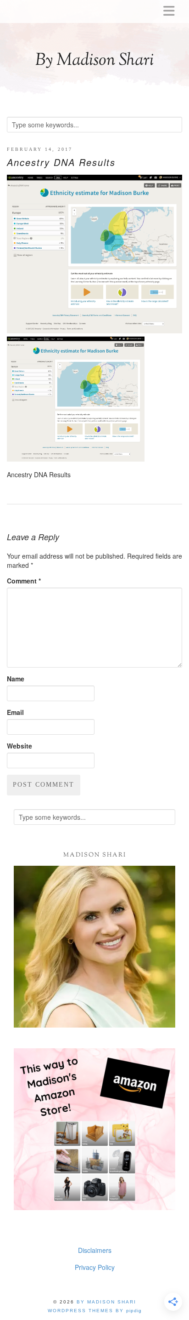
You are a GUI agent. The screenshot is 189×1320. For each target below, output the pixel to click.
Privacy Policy (95, 1267)
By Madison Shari (94, 60)
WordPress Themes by (95, 1310)
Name (15, 678)
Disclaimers (94, 1250)
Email (15, 712)
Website (19, 745)
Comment (24, 580)
